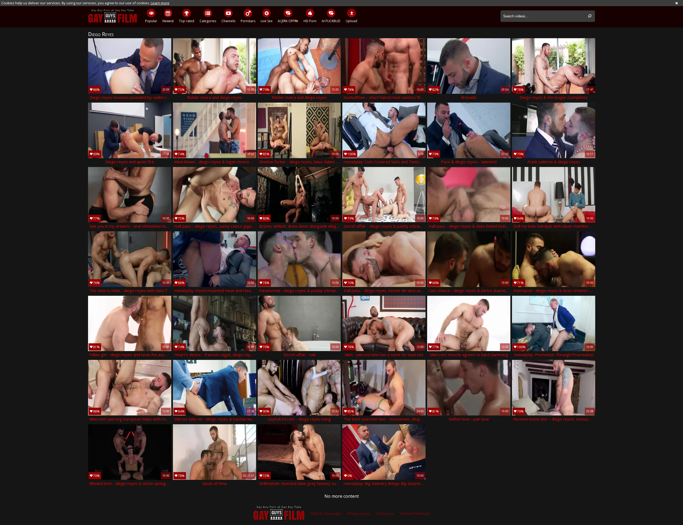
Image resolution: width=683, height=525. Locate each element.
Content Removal (415, 513)
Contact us (385, 513)
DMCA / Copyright (326, 513)
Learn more (160, 3)
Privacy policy (358, 513)
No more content (341, 496)
